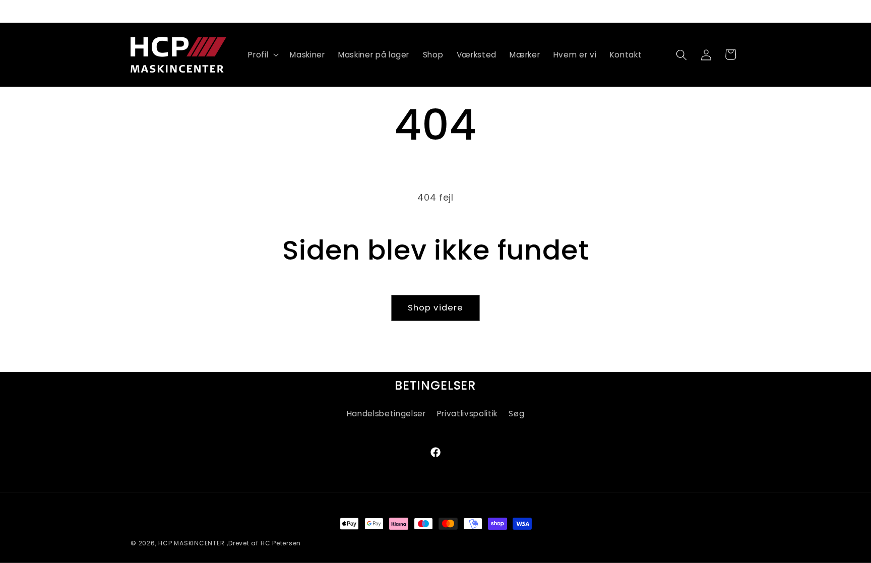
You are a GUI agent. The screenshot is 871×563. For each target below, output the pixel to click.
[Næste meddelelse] (738, 11)
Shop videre (435, 308)
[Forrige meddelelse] (133, 11)
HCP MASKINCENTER (191, 543)
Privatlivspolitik (467, 413)
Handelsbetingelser (386, 413)
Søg (516, 413)
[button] (262, 55)
